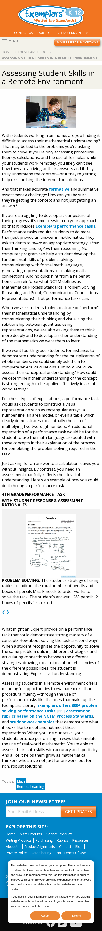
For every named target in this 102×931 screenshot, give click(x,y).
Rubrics (62, 840)
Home (6, 52)
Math (21, 781)
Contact (65, 846)
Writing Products (18, 840)
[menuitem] (23, 33)
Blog (78, 846)
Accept (45, 915)
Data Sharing (41, 852)
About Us (13, 846)
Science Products (59, 834)
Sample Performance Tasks (77, 42)
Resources (80, 840)
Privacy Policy (16, 852)
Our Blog (45, 33)
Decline (76, 915)
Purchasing (44, 840)
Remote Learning (30, 786)
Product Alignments (40, 846)
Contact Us (23, 33)
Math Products (31, 834)
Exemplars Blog (32, 52)
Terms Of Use (70, 852)
